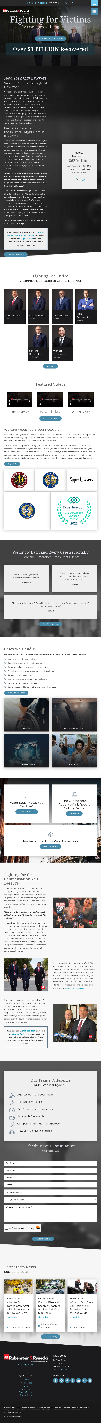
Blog (26, 1386)
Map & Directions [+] (62, 1369)
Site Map (26, 1389)
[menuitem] (26, 1379)
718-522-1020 (66, 3)
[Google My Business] (89, 1380)
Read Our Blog (50, 1336)
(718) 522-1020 (26, 239)
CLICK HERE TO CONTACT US (50, 38)
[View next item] (83, 180)
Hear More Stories (50, 624)
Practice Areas (26, 1383)
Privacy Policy (26, 1395)
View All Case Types (16, 693)
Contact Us (12, 464)
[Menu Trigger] (94, 3)
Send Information (43, 1239)
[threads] (72, 1380)
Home (26, 1380)
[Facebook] (55, 1380)
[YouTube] (84, 1380)
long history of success (75, 988)
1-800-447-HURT (37, 3)
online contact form (19, 1034)
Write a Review (26, 1392)
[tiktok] (67, 1380)
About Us (50, 366)
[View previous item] (75, 180)
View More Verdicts (16, 254)
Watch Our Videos (50, 418)
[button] (94, 11)
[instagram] (61, 1380)
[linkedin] (78, 1380)
